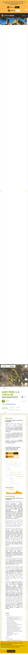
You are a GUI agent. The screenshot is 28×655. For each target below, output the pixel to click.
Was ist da (11, 407)
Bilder (18, 407)
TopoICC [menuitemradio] (4, 366)
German (24, 15)
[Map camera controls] (26, 379)
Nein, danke (3, 651)
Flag (25, 397)
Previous (1, 191)
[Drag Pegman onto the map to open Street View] (26, 384)
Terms (27, 386)
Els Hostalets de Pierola (10, 404)
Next (26, 191)
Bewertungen (12, 409)
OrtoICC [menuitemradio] (12, 366)
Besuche (18, 409)
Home (7, 15)
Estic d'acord (11, 651)
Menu (26, 10)
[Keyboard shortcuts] (6, 386)
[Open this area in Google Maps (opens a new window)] (2, 386)
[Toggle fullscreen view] (26, 366)
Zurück (4, 388)
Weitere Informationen (5, 648)
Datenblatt (5, 407)
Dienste (5, 412)
